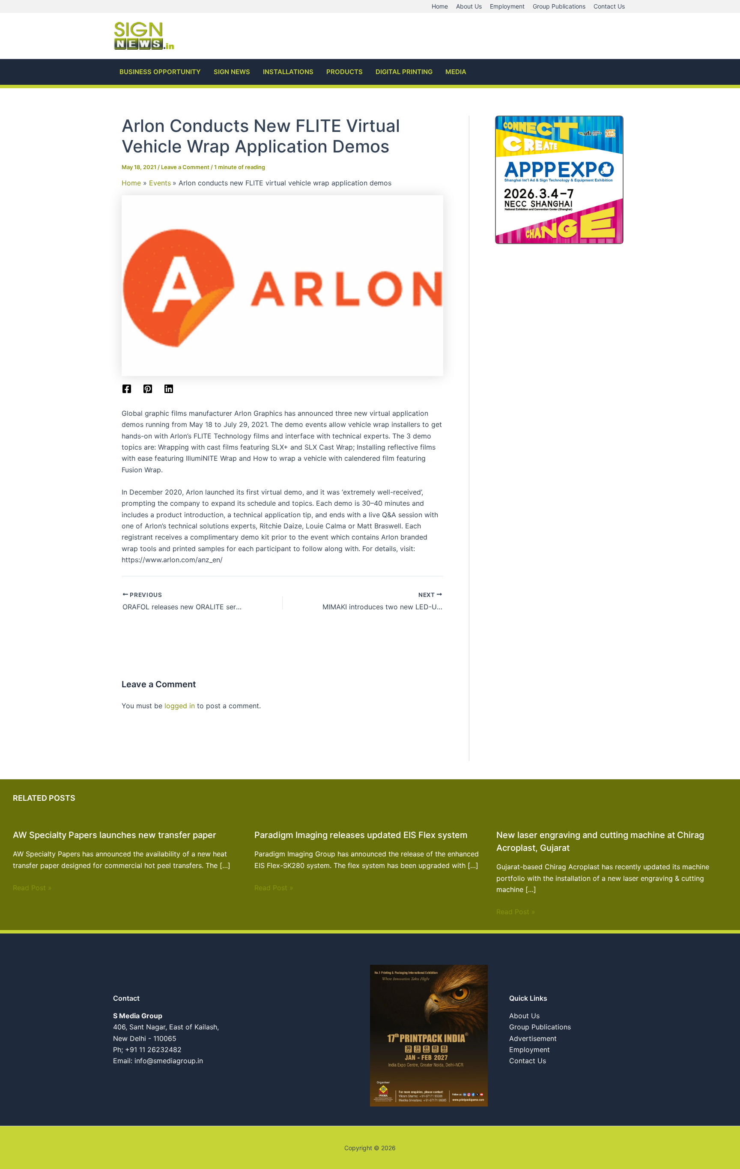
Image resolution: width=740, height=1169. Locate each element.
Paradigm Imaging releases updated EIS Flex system (361, 835)
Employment (529, 1049)
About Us (524, 1015)
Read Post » (32, 887)
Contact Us (527, 1060)
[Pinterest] (148, 389)
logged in (179, 705)
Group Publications (540, 1027)
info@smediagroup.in (168, 1060)
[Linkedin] (169, 389)
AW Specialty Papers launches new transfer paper (114, 835)
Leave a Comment (185, 167)
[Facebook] (127, 389)
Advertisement (533, 1038)
